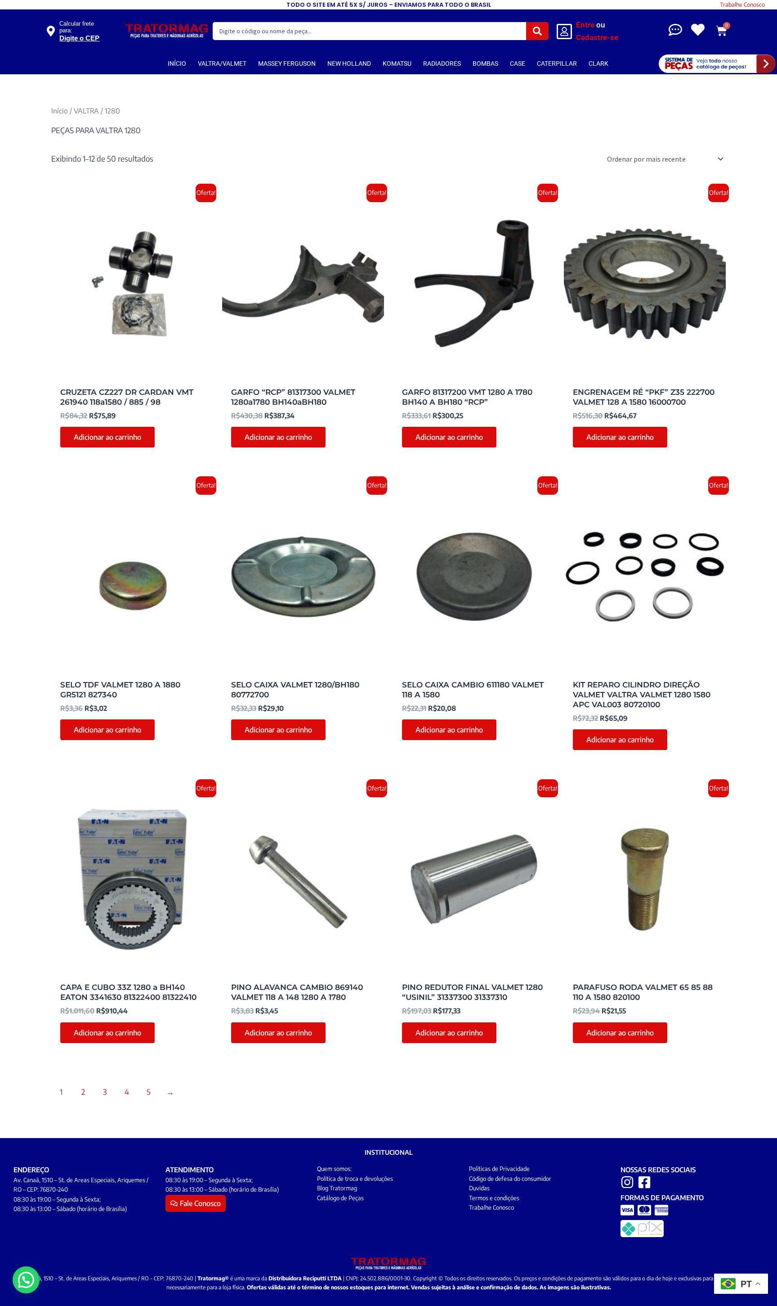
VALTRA (86, 110)
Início (59, 110)
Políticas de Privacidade (499, 1168)
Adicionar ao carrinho (107, 437)
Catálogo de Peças (340, 1198)
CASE (517, 63)
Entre (585, 24)
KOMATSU (397, 63)
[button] (26, 1279)
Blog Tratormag (337, 1188)
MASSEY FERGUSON (287, 63)
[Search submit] (537, 31)
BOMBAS (485, 63)
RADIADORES (442, 63)
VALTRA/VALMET (222, 63)
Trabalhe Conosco (742, 4)
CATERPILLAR (557, 63)
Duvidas (479, 1188)
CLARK (598, 63)
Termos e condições (494, 1198)
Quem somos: (334, 1168)
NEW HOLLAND (349, 63)
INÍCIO (177, 63)
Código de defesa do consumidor (510, 1178)
